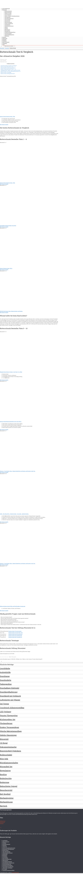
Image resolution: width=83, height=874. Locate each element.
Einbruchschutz (8, 11)
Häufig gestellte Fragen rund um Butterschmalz (10, 70)
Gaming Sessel (5, 850)
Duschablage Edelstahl (9, 688)
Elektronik (4, 38)
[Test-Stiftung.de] (41, 55)
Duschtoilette (5, 680)
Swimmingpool (8, 33)
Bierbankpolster (7, 798)
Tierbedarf (4, 43)
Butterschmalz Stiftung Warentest (8, 73)
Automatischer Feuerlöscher (8, 862)
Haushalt (4, 39)
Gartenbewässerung (9, 18)
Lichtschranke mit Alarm (7, 853)
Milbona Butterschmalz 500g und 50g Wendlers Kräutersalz (12, 606)
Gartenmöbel (7, 19)
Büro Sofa (4, 758)
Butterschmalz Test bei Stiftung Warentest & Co (10, 71)
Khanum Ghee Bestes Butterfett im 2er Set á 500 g (10, 421)
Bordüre (3, 774)
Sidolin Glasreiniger (8, 735)
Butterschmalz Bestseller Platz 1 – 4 (8, 66)
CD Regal (4, 743)
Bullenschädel (6, 755)
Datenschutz (2, 821)
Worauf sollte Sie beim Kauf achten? (8, 67)
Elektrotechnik (8, 12)
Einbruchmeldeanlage (6, 859)
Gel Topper (4, 704)
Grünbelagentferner (9, 26)
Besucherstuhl (6, 790)
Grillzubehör (7, 24)
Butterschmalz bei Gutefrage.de (15, 635)
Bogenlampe (5, 770)
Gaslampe (4, 845)
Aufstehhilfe (5, 672)
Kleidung (4, 40)
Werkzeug (7, 35)
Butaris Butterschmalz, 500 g (6, 268)
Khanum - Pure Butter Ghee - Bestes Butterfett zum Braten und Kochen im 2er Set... (17, 563)
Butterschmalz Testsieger (6, 72)
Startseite (2, 48)
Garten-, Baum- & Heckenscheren (12, 16)
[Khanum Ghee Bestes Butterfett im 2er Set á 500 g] (29, 420)
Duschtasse (5, 676)
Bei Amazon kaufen (4, 124)
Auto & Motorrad (6, 8)
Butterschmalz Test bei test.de (15, 631)
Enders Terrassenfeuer (9, 727)
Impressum (2, 822)
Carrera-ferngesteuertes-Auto (8, 848)
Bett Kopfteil (5, 794)
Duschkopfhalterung (8, 692)
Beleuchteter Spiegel (8, 786)
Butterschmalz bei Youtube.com (15, 637)
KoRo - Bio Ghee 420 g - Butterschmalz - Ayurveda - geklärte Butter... (14, 514)
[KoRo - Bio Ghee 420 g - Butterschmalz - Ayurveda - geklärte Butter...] (29, 512)
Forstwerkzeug (8, 14)
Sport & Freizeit (5, 42)
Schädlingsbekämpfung (10, 32)
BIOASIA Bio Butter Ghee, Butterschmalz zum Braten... (11, 311)
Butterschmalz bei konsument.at (15, 634)
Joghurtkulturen (5, 841)
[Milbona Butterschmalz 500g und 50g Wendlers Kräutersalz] (29, 605)
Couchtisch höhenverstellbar (12, 707)
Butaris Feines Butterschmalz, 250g (7, 116)
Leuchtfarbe (5, 668)
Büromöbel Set (6, 766)
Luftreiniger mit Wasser (10, 700)
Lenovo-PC (4, 846)
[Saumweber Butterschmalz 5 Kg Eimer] (29, 224)
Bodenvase (4, 782)
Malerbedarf (7, 29)
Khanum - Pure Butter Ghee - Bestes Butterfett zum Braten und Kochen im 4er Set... (17, 471)
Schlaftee (4, 843)
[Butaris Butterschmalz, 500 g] (29, 267)
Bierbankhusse (6, 802)
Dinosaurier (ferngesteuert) (8, 849)
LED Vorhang (5, 711)
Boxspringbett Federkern (10, 751)
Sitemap (1, 823)
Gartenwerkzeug (8, 22)
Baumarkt (4, 9)
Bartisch (3, 806)
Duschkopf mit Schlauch (10, 696)
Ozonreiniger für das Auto (7, 866)
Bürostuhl (4, 739)
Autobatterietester (6, 844)
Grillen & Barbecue (9, 23)
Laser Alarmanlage (6, 851)
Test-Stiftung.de (15, 872)
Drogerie (4, 37)
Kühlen (6, 28)
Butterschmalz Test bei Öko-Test (16, 632)
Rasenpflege (7, 31)
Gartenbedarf (7, 17)
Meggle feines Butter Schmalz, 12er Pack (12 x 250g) (11, 372)
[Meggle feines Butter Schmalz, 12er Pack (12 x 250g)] (29, 370)
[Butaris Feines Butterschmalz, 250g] (29, 115)
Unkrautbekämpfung (9, 34)
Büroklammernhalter (9, 762)
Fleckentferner (6, 723)
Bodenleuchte (6, 778)
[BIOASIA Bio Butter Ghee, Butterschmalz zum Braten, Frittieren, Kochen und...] (29, 310)
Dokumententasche (8, 747)
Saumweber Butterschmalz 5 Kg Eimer (8, 225)
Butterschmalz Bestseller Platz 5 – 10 (8, 69)
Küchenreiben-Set (7, 719)
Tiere (3, 44)
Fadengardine (6, 684)
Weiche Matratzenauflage (11, 731)
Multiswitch (4, 855)
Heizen (6, 27)
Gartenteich (7, 21)
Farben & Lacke (8, 13)
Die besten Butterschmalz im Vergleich (9, 65)
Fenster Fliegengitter (9, 715)
